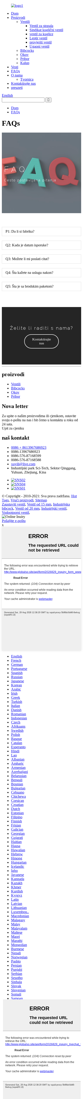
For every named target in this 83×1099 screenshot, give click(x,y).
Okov (24, 55)
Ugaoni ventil (39, 46)
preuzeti (17, 88)
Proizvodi (18, 17)
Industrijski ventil (53, 508)
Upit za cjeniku (13, 428)
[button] (41, 341)
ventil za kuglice (41, 34)
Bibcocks (27, 50)
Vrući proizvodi (22, 500)
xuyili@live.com (23, 464)
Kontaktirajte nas (23, 83)
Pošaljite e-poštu (14, 521)
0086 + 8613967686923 (28, 447)
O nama (17, 75)
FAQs (15, 71)
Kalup (24, 63)
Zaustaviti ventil (13, 504)
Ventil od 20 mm (27, 508)
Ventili (25, 22)
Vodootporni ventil (15, 512)
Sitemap (41, 500)
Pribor (24, 59)
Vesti (14, 67)
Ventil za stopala (41, 26)
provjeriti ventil (41, 42)
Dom (14, 13)
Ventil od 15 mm (39, 504)
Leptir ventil (38, 38)
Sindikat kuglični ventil (46, 30)
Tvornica (26, 79)
